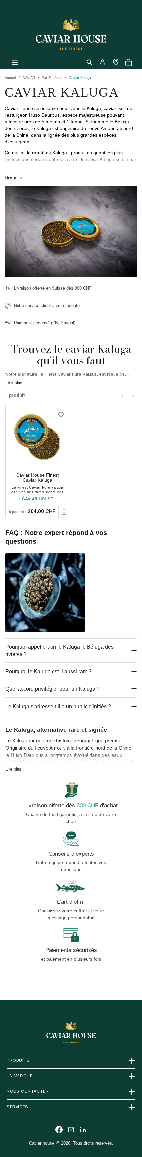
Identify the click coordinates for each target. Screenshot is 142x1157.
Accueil (10, 78)
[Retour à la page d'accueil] (71, 34)
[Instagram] (71, 1129)
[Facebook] (59, 1129)
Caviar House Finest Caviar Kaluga (37, 477)
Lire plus (13, 178)
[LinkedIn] (83, 1129)
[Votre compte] (102, 62)
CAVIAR (28, 78)
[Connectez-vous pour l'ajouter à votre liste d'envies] (61, 413)
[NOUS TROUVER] (115, 62)
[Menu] (14, 62)
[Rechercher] (89, 62)
